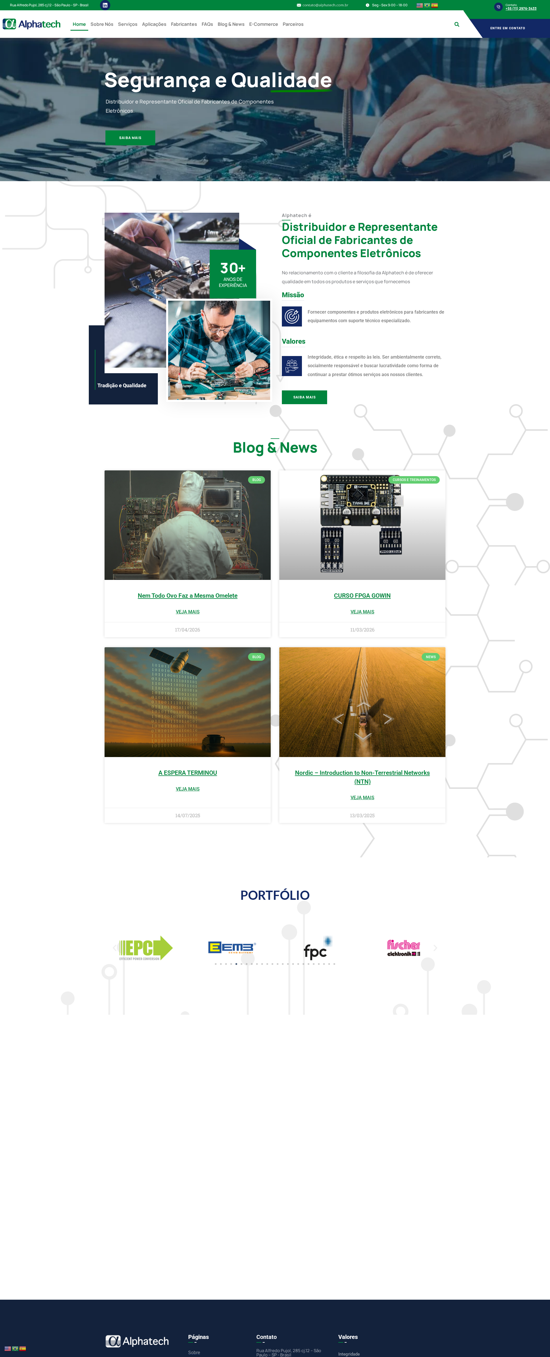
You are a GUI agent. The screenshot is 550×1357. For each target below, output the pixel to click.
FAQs (207, 24)
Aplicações (154, 24)
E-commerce (263, 24)
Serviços (128, 24)
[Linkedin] (105, 5)
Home (79, 24)
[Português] (427, 5)
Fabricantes (184, 24)
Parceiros (293, 24)
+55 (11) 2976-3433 (521, 9)
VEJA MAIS (188, 612)
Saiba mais (130, 137)
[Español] (435, 5)
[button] (456, 24)
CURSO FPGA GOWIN (362, 595)
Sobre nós (102, 24)
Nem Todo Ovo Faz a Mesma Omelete (187, 595)
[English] (420, 5)
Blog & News (231, 24)
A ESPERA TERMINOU (187, 772)
